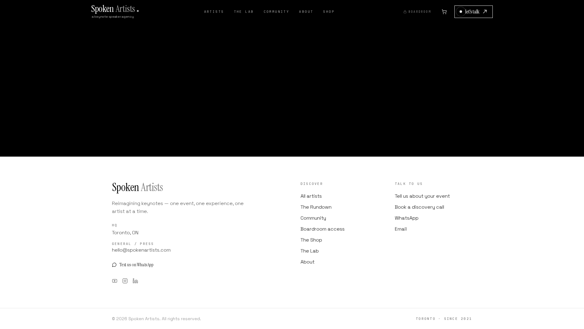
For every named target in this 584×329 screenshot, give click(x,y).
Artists (214, 11)
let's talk (472, 11)
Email (401, 229)
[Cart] (444, 11)
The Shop (311, 240)
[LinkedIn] (135, 281)
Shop (329, 11)
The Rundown (316, 207)
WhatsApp (407, 218)
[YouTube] (114, 281)
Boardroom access (323, 229)
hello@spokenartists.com (141, 250)
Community (277, 11)
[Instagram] (125, 281)
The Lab (244, 11)
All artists (311, 196)
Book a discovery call (419, 207)
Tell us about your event (422, 196)
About (306, 11)
